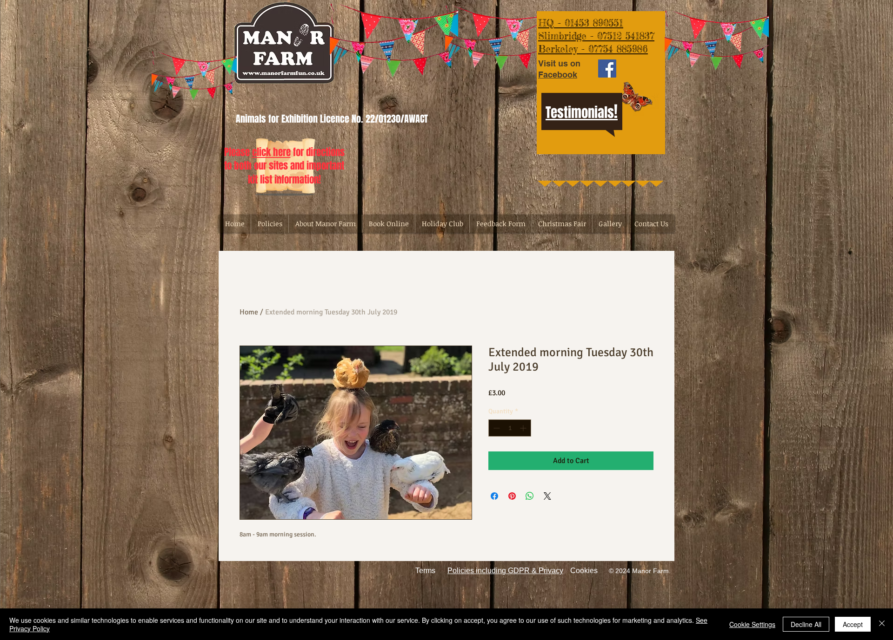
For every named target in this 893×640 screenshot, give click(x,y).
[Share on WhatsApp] (529, 496)
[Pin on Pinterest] (512, 496)
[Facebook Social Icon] (607, 68)
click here (271, 152)
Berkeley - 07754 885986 (593, 49)
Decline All (806, 624)
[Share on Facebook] (494, 496)
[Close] (881, 624)
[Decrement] (495, 428)
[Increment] (524, 428)
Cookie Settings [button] (752, 624)
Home (249, 312)
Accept (853, 624)
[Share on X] (547, 496)
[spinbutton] (509, 428)
